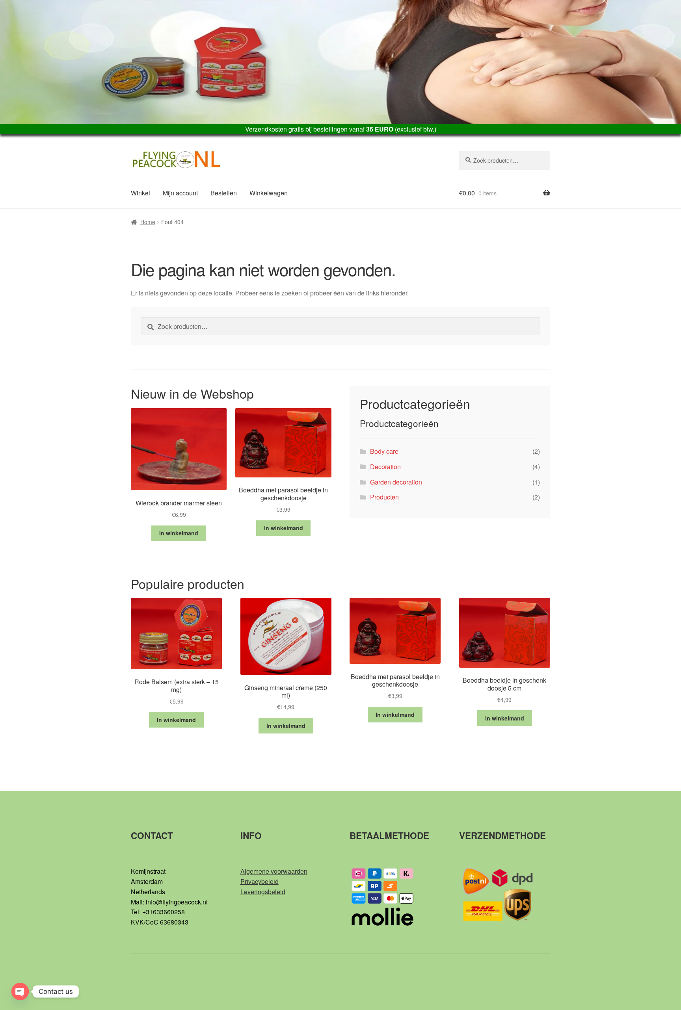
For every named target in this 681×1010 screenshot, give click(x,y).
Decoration (385, 466)
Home (147, 222)
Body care (384, 451)
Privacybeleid (259, 881)
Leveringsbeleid (262, 891)
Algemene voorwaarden (273, 871)
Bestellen (223, 192)
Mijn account (180, 192)
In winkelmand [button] (178, 533)
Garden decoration (396, 481)
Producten (384, 496)
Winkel (140, 192)
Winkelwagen (268, 192)
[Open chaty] (20, 991)
